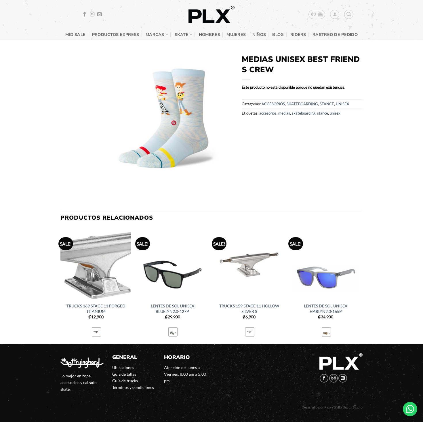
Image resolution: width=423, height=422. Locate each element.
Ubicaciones (123, 367)
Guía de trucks (125, 380)
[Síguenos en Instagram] (92, 14)
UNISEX (342, 104)
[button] (316, 14)
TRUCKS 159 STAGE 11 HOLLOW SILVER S (249, 308)
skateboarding (303, 113)
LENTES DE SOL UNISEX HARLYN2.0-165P (325, 308)
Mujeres (236, 34)
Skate (181, 34)
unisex (335, 113)
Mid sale (75, 34)
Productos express (115, 34)
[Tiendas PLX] (211, 14)
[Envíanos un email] (99, 14)
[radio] (96, 332)
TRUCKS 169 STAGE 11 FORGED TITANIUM (95, 308)
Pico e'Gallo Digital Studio (343, 407)
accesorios (268, 113)
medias (284, 113)
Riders (298, 34)
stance (322, 113)
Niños (259, 34)
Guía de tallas (124, 374)
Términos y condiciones (133, 387)
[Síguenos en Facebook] (84, 14)
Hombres (209, 34)
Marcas (155, 34)
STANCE (327, 104)
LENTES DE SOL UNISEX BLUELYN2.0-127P (172, 308)
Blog (278, 34)
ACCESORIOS (273, 104)
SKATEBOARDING (302, 104)
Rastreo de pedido (335, 34)
